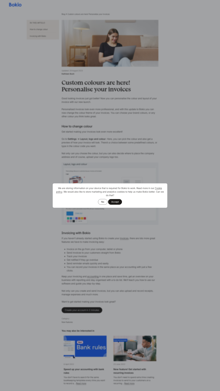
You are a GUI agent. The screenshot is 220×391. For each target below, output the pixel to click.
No (102, 201)
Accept (115, 201)
